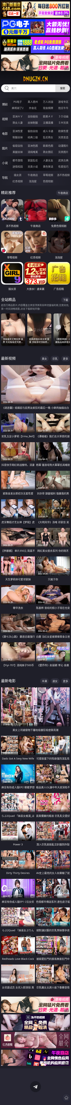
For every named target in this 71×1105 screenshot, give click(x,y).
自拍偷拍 (33, 116)
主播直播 (48, 122)
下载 (65, 300)
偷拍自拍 (33, 131)
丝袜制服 (33, 122)
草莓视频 (48, 175)
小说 (5, 163)
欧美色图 (48, 145)
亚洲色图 (33, 145)
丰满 (44, 681)
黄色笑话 (48, 166)
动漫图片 (63, 145)
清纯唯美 (33, 152)
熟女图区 (48, 152)
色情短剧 (48, 181)
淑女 (55, 681)
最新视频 (8, 358)
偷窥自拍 (18, 145)
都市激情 (18, 160)
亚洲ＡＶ (18, 116)
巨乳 (55, 358)
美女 (44, 358)
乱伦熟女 (48, 137)
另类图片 (63, 152)
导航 (5, 178)
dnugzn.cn (35, 79)
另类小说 (33, 166)
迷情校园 (18, 166)
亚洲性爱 (18, 131)
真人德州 (33, 101)
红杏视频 (18, 181)
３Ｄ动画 (63, 116)
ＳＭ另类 (63, 122)
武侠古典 (63, 160)
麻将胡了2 (17, 108)
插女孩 (17, 175)
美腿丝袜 (18, 152)
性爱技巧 (63, 166)
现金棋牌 (48, 108)
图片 (5, 148)
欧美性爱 (63, 131)
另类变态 (63, 137)
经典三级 (33, 137)
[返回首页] (66, 1097)
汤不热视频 (63, 175)
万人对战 (48, 101)
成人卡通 (48, 131)
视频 (5, 119)
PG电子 (17, 101)
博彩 (5, 104)
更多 (65, 358)
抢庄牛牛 (63, 108)
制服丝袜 (18, 137)
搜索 (62, 88)
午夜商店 (33, 175)
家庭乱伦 (33, 160)
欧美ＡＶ (48, 116)
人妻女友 (48, 160)
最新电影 (8, 680)
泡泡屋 (33, 181)
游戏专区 (63, 101)
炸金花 (33, 108)
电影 (5, 134)
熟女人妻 (18, 122)
